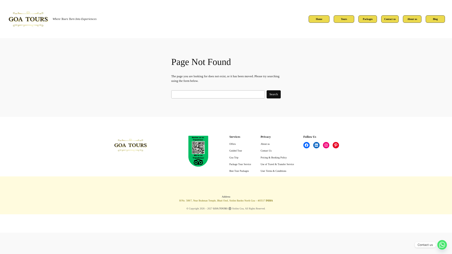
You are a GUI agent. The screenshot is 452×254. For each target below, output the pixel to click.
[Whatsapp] (442, 245)
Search (273, 94)
